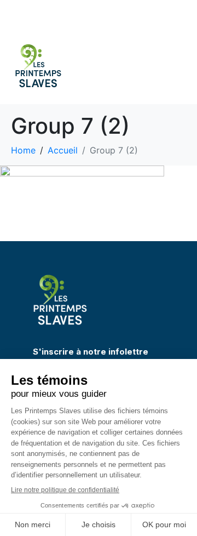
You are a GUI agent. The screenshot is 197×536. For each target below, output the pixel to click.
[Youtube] (183, 13)
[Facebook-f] (150, 13)
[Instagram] (166, 13)
